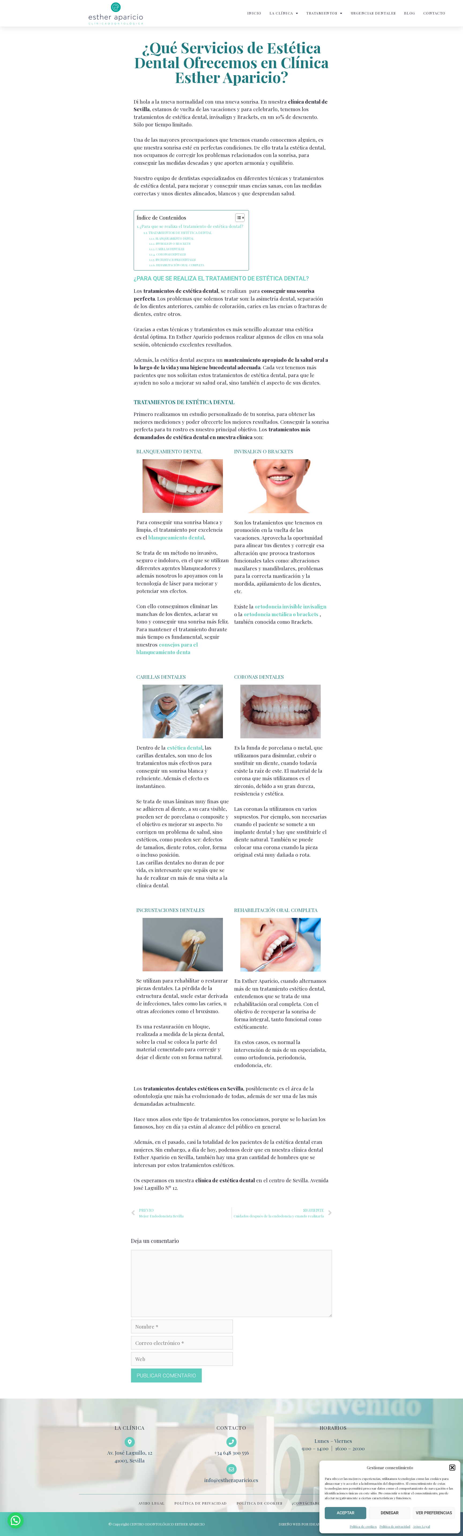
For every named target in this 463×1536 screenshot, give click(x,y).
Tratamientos (321, 13)
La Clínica (281, 13)
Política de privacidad (394, 1526)
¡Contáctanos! (308, 1503)
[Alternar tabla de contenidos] (237, 217)
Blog (409, 13)
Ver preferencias (434, 1513)
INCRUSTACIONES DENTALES (175, 260)
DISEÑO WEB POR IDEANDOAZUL (306, 1524)
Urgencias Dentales (373, 13)
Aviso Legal (421, 1526)
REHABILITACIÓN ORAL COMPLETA (180, 265)
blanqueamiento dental (176, 537)
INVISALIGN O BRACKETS (173, 244)
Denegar (389, 1513)
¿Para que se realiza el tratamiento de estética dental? (191, 226)
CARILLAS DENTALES (170, 249)
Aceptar (345, 1513)
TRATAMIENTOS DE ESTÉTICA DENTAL (180, 232)
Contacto (434, 13)
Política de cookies (363, 1526)
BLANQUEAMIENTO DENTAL (175, 238)
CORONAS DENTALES (170, 254)
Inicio (254, 13)
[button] (452, 1467)
